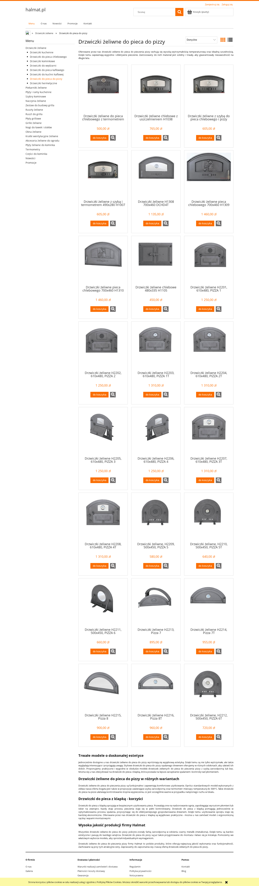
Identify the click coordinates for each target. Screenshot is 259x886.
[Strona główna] (28, 33)
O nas (29, 866)
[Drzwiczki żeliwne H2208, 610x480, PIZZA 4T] (103, 517)
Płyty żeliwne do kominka (40, 145)
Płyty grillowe (33, 118)
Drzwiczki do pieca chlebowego (48, 56)
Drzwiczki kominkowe (42, 61)
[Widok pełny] (230, 39)
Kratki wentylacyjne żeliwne (42, 136)
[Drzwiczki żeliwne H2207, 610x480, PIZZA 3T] (209, 431)
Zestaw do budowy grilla (40, 105)
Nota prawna (136, 875)
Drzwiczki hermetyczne (43, 83)
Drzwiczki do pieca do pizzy (46, 78)
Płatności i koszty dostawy (91, 871)
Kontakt (185, 866)
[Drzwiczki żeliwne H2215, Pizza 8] (103, 688)
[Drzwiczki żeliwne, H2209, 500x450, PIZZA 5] (156, 517)
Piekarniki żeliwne (36, 87)
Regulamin (135, 866)
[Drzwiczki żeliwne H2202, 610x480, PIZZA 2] (103, 346)
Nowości (30, 158)
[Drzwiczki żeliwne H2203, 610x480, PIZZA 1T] (156, 346)
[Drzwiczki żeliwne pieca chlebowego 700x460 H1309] (209, 175)
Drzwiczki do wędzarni (43, 65)
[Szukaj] (179, 12)
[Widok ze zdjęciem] (222, 39)
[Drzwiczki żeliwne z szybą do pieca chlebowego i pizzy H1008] (209, 89)
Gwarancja (83, 875)
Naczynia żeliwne (36, 101)
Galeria (29, 871)
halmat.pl (36, 9)
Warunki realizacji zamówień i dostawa (98, 866)
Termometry (33, 149)
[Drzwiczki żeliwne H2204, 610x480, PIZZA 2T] (209, 346)
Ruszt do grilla (34, 114)
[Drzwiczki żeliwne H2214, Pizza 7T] (209, 603)
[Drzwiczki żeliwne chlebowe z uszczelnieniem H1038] (156, 89)
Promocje (31, 162)
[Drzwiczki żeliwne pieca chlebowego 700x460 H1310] (103, 260)
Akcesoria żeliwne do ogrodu (42, 140)
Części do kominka (36, 153)
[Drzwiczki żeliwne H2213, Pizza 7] (156, 603)
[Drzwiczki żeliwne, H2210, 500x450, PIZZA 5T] (209, 517)
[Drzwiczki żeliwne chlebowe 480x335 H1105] (156, 260)
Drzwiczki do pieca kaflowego (47, 70)
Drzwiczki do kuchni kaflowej (47, 74)
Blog (183, 871)
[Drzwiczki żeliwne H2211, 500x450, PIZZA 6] (103, 603)
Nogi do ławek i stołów (39, 127)
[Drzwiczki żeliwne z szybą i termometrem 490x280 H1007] (103, 175)
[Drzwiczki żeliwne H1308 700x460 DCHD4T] (156, 175)
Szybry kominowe (36, 96)
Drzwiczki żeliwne (36, 48)
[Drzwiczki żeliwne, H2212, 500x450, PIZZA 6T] (209, 688)
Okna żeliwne (33, 131)
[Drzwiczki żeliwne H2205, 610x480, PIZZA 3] (103, 431)
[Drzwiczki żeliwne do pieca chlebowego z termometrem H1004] (103, 89)
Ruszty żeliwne (34, 109)
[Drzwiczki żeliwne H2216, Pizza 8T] (156, 688)
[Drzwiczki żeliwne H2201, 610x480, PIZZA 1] (209, 260)
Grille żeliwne (34, 123)
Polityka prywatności (140, 871)
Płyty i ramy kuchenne (38, 92)
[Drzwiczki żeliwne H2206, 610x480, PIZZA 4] (156, 431)
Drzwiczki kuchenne (41, 52)
